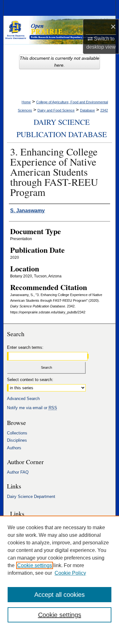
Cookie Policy (70, 573)
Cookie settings (34, 565)
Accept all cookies (59, 594)
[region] (59, 573)
